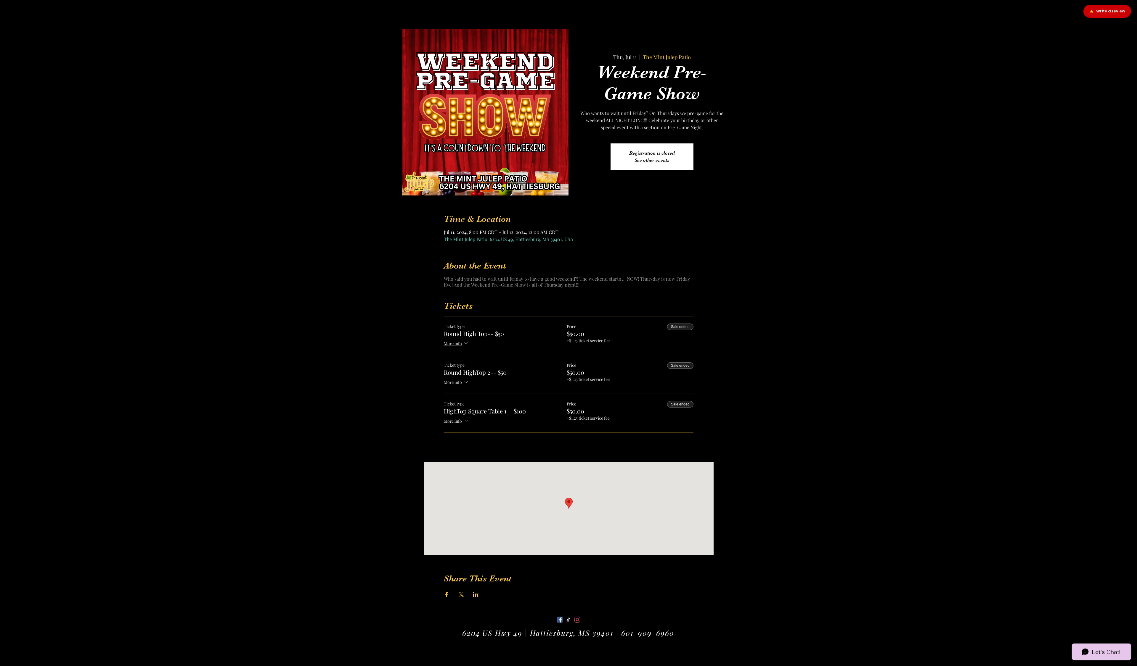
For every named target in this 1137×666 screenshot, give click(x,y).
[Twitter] (568, 620)
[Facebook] (560, 620)
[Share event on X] (461, 594)
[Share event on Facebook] (446, 594)
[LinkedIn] (577, 620)
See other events (652, 160)
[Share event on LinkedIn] (475, 594)
